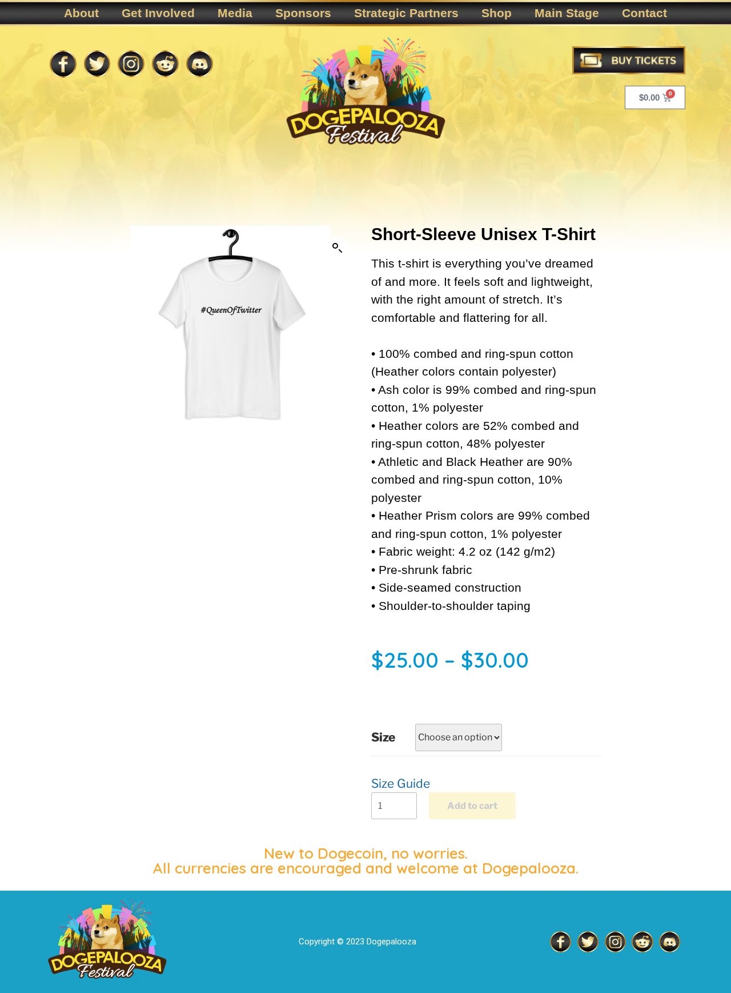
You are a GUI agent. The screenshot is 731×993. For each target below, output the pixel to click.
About (81, 12)
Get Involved (158, 12)
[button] (337, 248)
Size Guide (400, 783)
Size (383, 737)
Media (235, 12)
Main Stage (567, 12)
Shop (496, 12)
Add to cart (472, 805)
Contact (644, 12)
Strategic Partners (406, 12)
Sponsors (303, 12)
